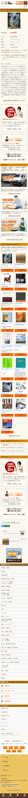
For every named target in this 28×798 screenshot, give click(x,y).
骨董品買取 (8, 701)
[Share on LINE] (8, 526)
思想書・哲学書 (5, 590)
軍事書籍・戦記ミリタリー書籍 (5, 594)
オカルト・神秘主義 (6, 598)
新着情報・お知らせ (5, 715)
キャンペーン (4, 722)
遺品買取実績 (4, 712)
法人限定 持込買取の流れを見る (13, 239)
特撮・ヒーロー (5, 616)
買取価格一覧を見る (13, 435)
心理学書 (3, 674)
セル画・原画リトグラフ (4, 666)
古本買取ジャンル (5, 564)
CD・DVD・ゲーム (10, 691)
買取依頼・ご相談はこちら (13, 128)
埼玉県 (10, 747)
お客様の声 (3, 719)
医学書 (3, 571)
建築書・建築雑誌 (6, 586)
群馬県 (8, 750)
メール (17, 796)
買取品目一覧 (4, 682)
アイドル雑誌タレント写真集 (5, 639)
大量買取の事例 (4, 708)
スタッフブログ (4, 726)
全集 (2, 609)
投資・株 (3, 605)
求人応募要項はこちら (13, 149)
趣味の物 (7, 696)
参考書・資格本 (5, 635)
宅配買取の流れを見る (13, 215)
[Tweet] (2, 526)
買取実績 (3, 729)
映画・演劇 (4, 651)
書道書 (3, 678)
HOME (3, 733)
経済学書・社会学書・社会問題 (9, 658)
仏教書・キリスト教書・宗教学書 (10, 662)
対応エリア (20, 743)
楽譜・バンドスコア (6, 624)
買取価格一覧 (10, 733)
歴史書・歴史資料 (6, 655)
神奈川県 (22, 747)
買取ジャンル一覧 (10, 796)
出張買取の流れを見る (13, 193)
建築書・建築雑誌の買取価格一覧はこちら (13, 100)
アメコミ (3, 612)
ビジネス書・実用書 (6, 601)
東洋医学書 (4, 575)
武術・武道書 (4, 670)
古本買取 (7, 686)
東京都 (5, 747)
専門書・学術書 (5, 567)
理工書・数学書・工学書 (7, 578)
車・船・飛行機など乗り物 (8, 643)
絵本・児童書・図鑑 (6, 631)
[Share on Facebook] (5, 526)
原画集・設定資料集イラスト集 (6, 620)
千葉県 (16, 747)
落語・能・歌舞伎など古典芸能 (9, 647)
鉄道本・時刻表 (5, 628)
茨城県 (19, 750)
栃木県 (14, 750)
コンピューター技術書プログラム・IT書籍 (7, 582)
